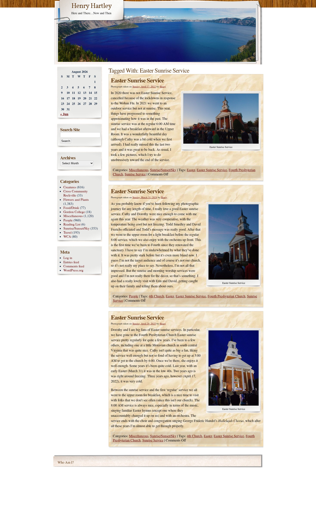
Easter (191, 169)
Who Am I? (66, 462)
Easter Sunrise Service (137, 80)
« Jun (64, 113)
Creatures (69, 187)
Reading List (71, 224)
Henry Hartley (91, 6)
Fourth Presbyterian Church (226, 296)
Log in (67, 258)
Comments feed (73, 266)
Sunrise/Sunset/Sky (163, 169)
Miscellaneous (138, 169)
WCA (67, 236)
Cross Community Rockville (75, 193)
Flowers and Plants (76, 199)
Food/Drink (71, 208)
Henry (163, 86)
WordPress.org (73, 270)
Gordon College (74, 212)
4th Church (156, 296)
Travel (67, 232)
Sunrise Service (135, 174)
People (133, 296)
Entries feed (71, 262)
